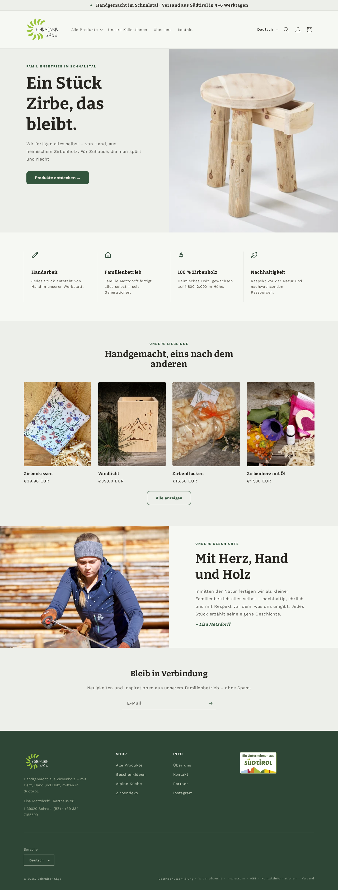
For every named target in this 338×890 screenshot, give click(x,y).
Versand (308, 878)
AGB (253, 878)
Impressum (236, 878)
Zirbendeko (127, 793)
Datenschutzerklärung (175, 878)
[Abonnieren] (210, 703)
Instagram (183, 793)
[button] (86, 29)
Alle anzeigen (169, 498)
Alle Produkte (129, 765)
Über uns (182, 765)
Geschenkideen (131, 774)
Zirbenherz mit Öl (266, 473)
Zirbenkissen (38, 473)
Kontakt (180, 774)
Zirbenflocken (188, 473)
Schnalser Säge (49, 878)
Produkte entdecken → (58, 177)
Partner (180, 784)
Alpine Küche (129, 784)
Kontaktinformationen (279, 878)
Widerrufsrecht (210, 878)
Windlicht (108, 473)
